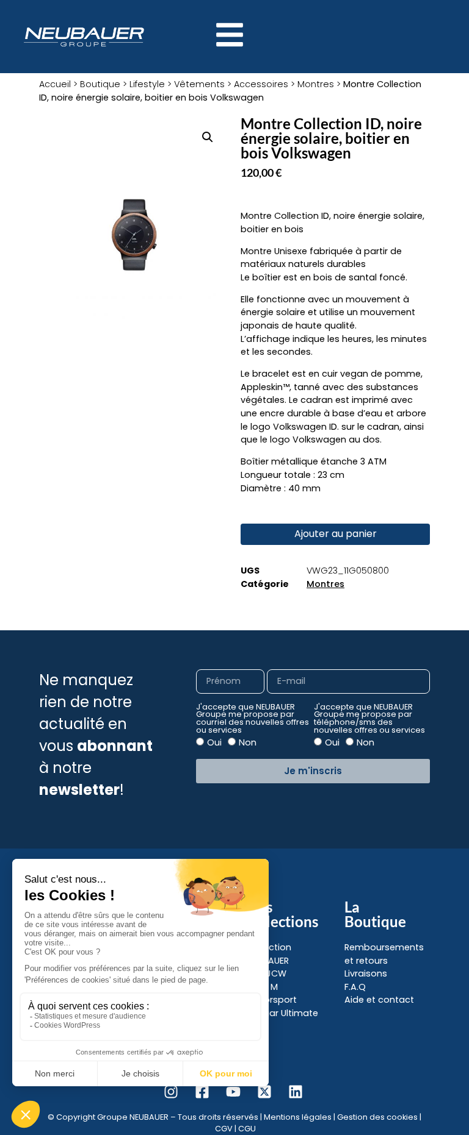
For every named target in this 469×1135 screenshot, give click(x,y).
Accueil (55, 84)
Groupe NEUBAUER (133, 1117)
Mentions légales (298, 1117)
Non (247, 742)
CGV (224, 1128)
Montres (315, 84)
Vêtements (199, 84)
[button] (208, 137)
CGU (247, 1128)
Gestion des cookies (377, 1117)
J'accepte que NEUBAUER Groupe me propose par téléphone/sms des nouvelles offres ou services (369, 719)
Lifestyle (147, 84)
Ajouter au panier (335, 534)
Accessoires (261, 84)
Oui (214, 742)
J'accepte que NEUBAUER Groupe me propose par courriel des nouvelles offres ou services (252, 719)
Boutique (100, 84)
